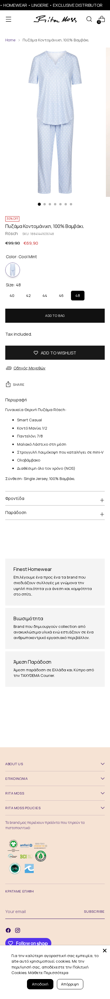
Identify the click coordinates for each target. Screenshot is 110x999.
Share (19, 384)
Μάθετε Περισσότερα (48, 972)
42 (28, 294)
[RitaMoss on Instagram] (18, 931)
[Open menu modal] (8, 19)
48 (77, 294)
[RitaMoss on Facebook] (8, 931)
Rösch (11, 233)
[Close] (105, 951)
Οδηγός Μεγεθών (29, 368)
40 (12, 294)
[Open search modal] (89, 19)
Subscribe (94, 911)
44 (45, 294)
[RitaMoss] (55, 19)
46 (61, 294)
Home (10, 40)
